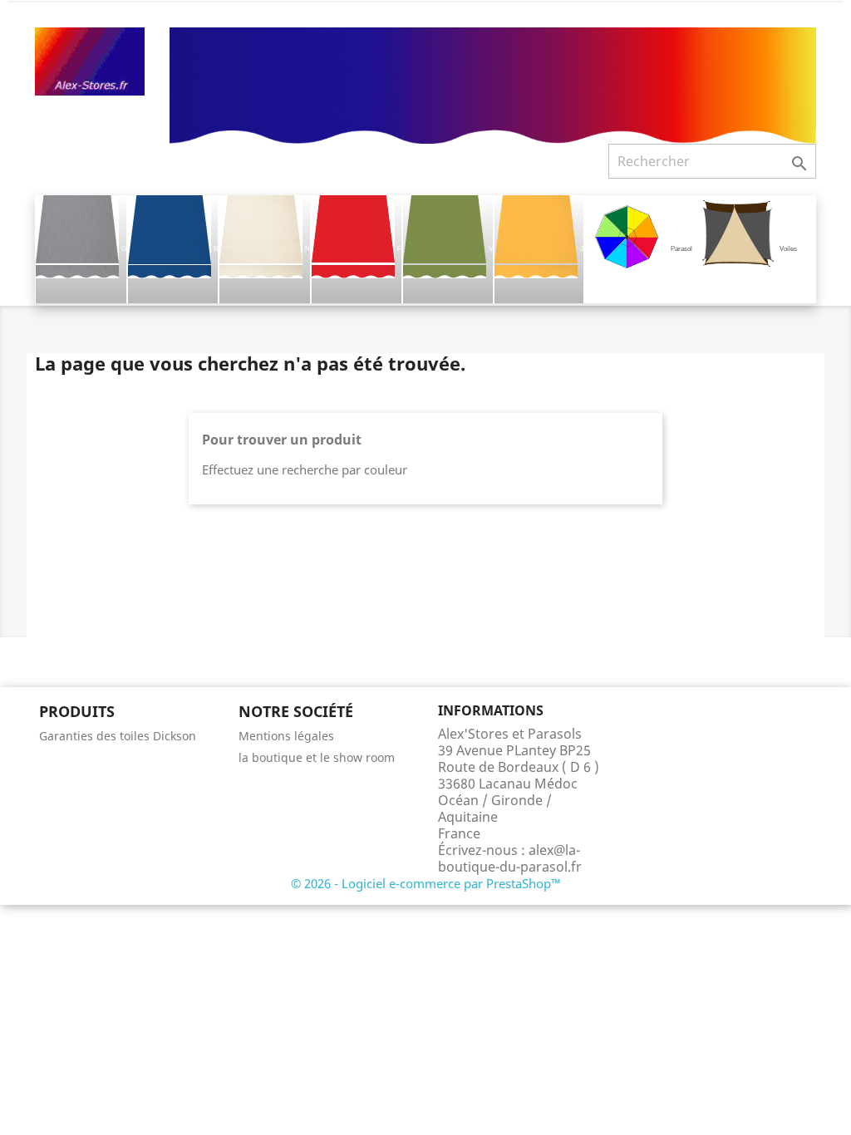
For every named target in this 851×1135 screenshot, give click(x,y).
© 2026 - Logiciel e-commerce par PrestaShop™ (426, 883)
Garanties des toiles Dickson (117, 736)
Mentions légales (286, 736)
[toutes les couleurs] (493, 84)
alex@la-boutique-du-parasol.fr (510, 858)
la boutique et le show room (317, 757)
